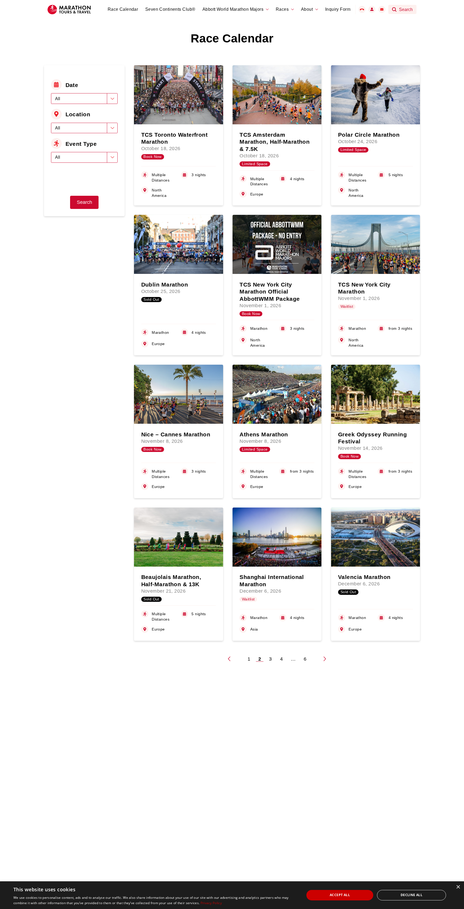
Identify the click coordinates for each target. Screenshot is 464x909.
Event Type (81, 144)
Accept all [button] (340, 895)
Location (78, 114)
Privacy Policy (211, 903)
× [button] (458, 887)
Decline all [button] (411, 895)
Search (84, 202)
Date (72, 85)
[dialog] (232, 895)
